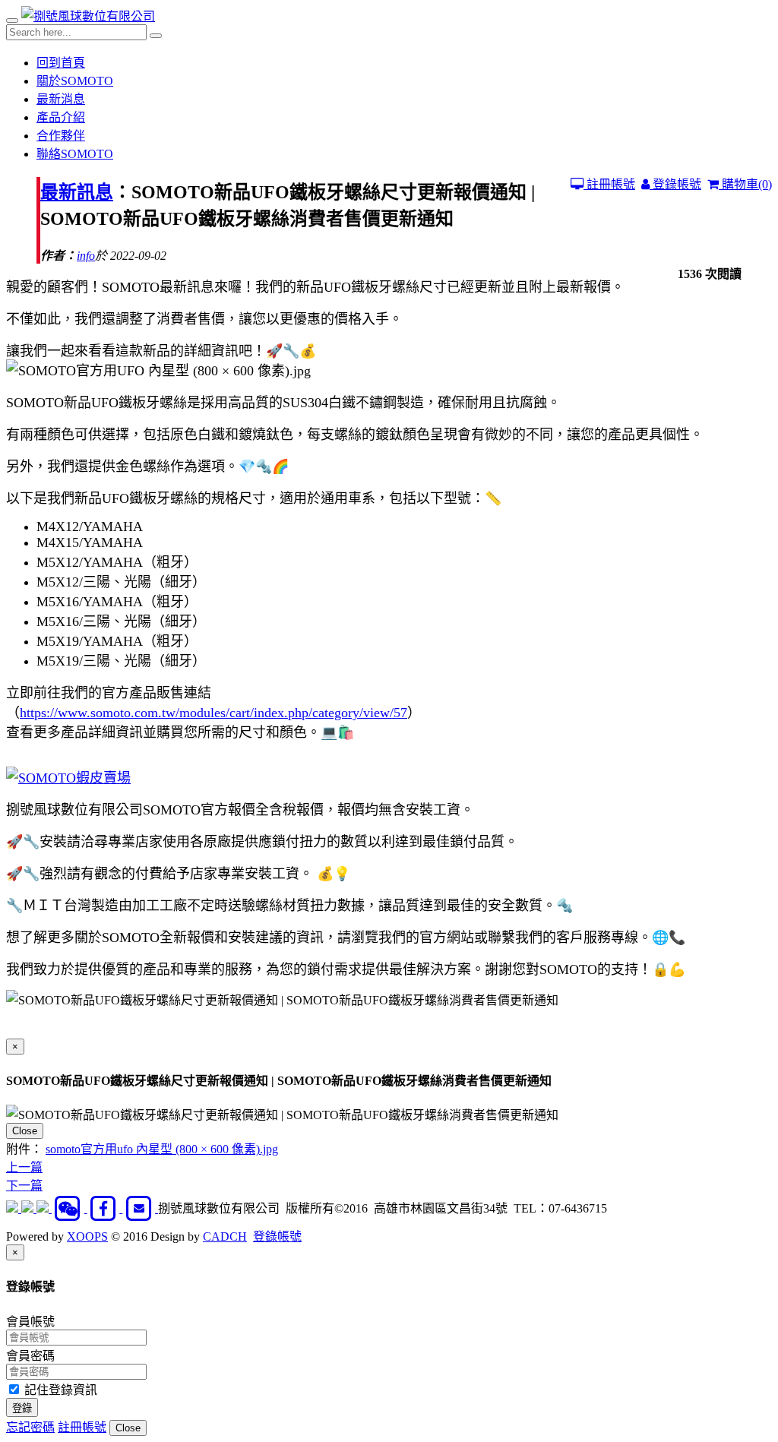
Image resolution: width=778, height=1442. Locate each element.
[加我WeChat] (69, 1208)
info (86, 255)
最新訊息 (76, 192)
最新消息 (60, 99)
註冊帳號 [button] (82, 1427)
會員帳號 (30, 1321)
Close (24, 1131)
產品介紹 (60, 117)
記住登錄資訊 (59, 1389)
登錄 (22, 1408)
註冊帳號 (609, 184)
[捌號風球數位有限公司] (88, 16)
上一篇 (24, 1167)
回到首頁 (60, 62)
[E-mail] (140, 1208)
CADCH (225, 1236)
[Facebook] (105, 1208)
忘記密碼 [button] (30, 1427)
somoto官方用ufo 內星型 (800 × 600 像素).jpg (162, 1149)
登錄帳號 (675, 184)
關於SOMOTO (74, 80)
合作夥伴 (60, 135)
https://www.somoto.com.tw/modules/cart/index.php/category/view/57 (213, 712)
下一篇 (24, 1185)
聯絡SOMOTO (74, 153)
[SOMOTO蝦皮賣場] (68, 778)
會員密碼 (30, 1355)
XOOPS (87, 1236)
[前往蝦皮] (13, 1208)
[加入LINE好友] (28, 1208)
